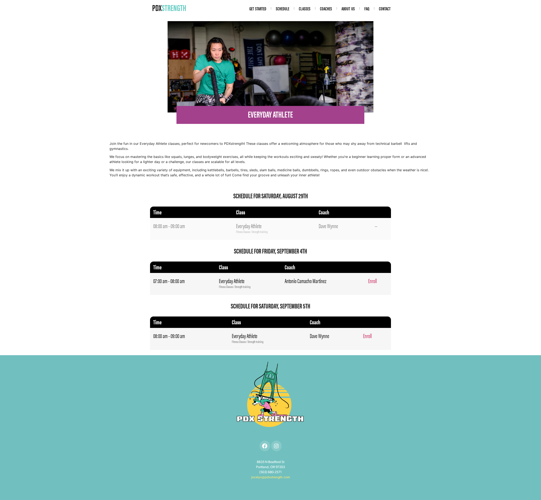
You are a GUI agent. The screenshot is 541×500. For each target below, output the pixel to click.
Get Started (257, 8)
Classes (304, 8)
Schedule (282, 8)
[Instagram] (276, 446)
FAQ (366, 8)
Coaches (326, 8)
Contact (385, 8)
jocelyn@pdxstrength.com (270, 477)
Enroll (372, 280)
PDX (169, 7)
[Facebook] (265, 446)
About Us (348, 8)
